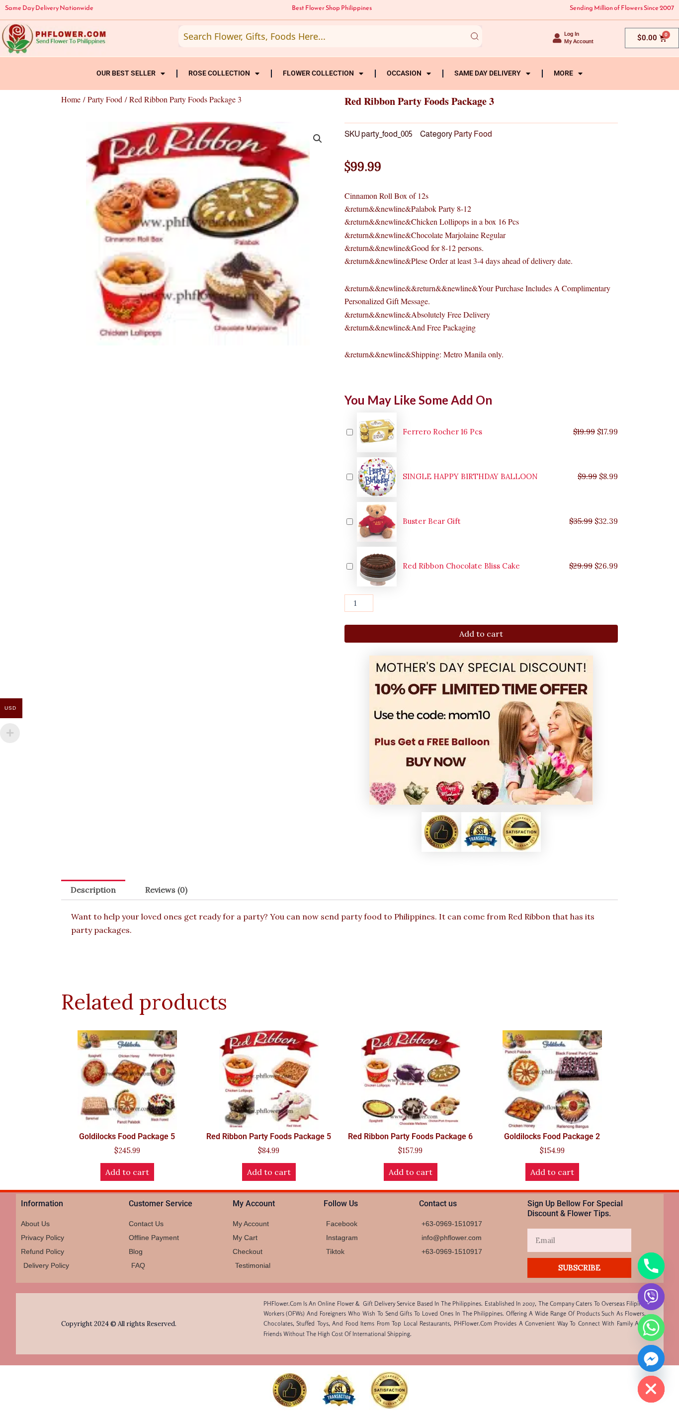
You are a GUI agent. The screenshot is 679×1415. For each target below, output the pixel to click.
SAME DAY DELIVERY (487, 73)
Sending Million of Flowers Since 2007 (622, 7)
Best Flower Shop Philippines (332, 7)
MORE (563, 73)
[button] (318, 139)
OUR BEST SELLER (126, 73)
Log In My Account (579, 38)
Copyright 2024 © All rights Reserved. (118, 1324)
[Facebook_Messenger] (651, 1358)
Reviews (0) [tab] (166, 890)
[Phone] (651, 1265)
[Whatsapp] (651, 1327)
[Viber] (651, 1296)
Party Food (104, 99)
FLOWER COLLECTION (318, 73)
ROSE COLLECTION (219, 73)
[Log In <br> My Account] (557, 38)
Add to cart (481, 634)
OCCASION (404, 73)
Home (71, 99)
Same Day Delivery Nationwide (49, 7)
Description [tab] (93, 890)
